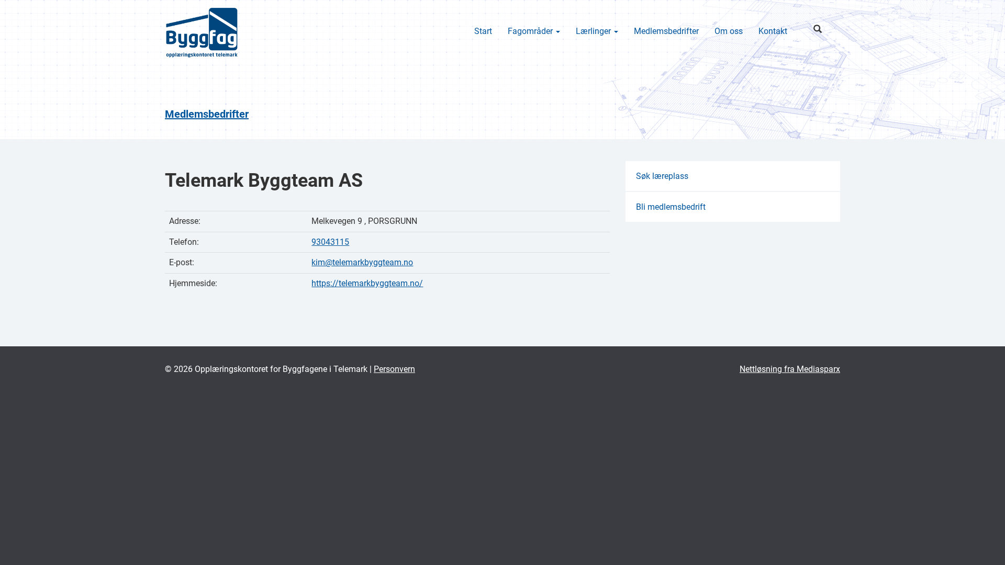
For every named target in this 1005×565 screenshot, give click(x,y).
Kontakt (772, 31)
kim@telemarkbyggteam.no (362, 262)
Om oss (728, 31)
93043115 (330, 242)
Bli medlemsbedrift (671, 207)
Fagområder (531, 31)
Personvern (394, 369)
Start (483, 31)
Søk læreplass (662, 176)
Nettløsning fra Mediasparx (790, 369)
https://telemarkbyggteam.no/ (367, 283)
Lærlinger (594, 31)
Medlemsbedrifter (666, 31)
